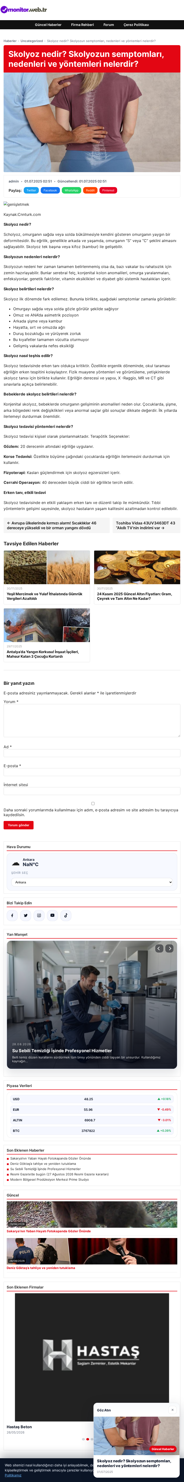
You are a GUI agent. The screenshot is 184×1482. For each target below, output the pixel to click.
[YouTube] (52, 915)
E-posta (12, 765)
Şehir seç (19, 873)
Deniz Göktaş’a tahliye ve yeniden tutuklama (43, 1164)
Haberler (10, 41)
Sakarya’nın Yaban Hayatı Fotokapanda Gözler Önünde (50, 1158)
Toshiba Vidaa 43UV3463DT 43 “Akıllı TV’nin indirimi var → (145, 525)
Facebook (50, 190)
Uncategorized (32, 41)
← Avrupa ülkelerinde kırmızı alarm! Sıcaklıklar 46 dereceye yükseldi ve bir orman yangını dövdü (51, 525)
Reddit (90, 190)
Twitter (31, 190)
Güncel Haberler (48, 25)
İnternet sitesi (16, 784)
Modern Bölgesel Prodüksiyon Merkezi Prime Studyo (49, 1179)
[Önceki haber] (159, 948)
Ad (8, 746)
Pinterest (108, 190)
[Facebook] (12, 915)
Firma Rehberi (82, 25)
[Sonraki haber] (169, 948)
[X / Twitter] (25, 915)
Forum (109, 25)
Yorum (11, 701)
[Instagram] (39, 915)
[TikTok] (65, 915)
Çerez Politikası (136, 25)
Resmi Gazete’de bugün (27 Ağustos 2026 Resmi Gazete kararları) (59, 1174)
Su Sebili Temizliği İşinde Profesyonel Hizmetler (45, 1169)
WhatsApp (71, 190)
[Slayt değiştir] (83, 1439)
